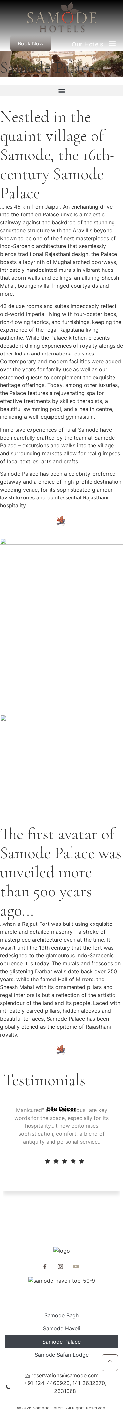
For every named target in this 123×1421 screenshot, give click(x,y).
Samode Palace (61, 1341)
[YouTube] (76, 1266)
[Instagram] (60, 1266)
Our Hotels (90, 44)
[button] (61, 90)
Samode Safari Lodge (62, 1354)
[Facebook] (45, 1266)
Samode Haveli (61, 1328)
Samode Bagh (61, 1315)
